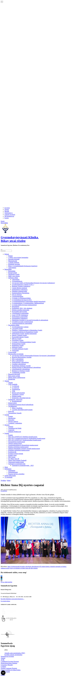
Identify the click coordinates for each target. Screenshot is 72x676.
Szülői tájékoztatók (10, 475)
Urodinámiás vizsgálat (18, 372)
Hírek (6, 467)
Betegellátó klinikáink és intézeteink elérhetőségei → (12, 598)
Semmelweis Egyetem (7, 656)
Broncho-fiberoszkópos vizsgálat (21, 357)
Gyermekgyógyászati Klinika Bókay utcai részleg (20, 239)
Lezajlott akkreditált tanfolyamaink (22, 409)
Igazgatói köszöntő (13, 259)
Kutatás (6, 433)
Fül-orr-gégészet (17, 294)
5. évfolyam (15, 386)
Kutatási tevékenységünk (15, 453)
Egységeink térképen (5, 601)
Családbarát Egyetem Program (10, 661)
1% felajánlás (8, 477)
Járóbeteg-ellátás (13, 278)
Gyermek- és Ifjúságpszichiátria (21, 298)
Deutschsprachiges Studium (9, 663)
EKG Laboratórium (18, 360)
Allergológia (15, 279)
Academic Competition (15, 423)
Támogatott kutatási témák (16, 462)
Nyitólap (3, 480)
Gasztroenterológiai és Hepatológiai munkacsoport (23, 445)
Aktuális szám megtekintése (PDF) (14, 653)
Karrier (6, 218)
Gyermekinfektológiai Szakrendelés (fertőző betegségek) (28, 301)
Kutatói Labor (12, 455)
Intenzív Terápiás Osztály (19, 335)
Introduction (11, 418)
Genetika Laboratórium (19, 364)
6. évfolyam (15, 387)
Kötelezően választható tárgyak (21, 398)
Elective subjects (13, 421)
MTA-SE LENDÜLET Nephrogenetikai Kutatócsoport (24, 440)
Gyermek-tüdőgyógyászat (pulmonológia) (24, 305)
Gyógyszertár (12, 352)
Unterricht (11, 430)
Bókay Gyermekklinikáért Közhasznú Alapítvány (23, 266)
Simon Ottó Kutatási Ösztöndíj (17, 460)
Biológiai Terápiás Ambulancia (21, 286)
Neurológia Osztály (18, 340)
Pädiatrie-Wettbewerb (14, 431)
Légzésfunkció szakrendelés (20, 313)
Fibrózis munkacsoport (15, 443)
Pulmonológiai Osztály (19, 344)
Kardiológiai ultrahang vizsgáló (21, 366)
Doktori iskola (12, 403)
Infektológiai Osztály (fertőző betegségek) (24, 333)
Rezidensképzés (16, 401)
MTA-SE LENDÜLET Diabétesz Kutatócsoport (22, 437)
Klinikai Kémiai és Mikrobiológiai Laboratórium (26, 367)
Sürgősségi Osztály (14, 274)
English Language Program (9, 668)
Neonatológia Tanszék (14, 413)
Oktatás (6, 381)
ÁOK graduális (12, 384)
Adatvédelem (12, 267)
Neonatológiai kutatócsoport (16, 442)
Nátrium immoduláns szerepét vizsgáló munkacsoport (24, 448)
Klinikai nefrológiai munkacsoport (18, 447)
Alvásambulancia (17, 281)
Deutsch (6, 425)
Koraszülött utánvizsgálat (19, 311)
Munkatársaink (12, 261)
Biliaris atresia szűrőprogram (16, 377)
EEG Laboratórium (17, 359)
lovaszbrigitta (4, 490)
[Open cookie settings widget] (3, 673)
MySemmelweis (9, 216)
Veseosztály (15, 350)
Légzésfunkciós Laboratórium (21, 369)
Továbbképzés (12, 406)
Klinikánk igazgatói (14, 264)
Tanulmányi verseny (18, 394)
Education (11, 420)
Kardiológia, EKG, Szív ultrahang (22, 308)
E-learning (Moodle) (7, 665)
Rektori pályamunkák (18, 393)
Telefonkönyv (8, 213)
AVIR (2, 660)
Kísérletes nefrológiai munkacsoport (19, 450)
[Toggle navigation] (1, 249)
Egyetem (7, 208)
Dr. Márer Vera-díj (13, 458)
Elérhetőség (7, 469)
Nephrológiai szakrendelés (20, 316)
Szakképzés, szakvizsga (15, 399)
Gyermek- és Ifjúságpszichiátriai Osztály (24, 342)
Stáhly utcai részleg (14, 276)
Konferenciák (12, 452)
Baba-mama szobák (14, 376)
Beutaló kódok (12, 273)
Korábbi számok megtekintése (13, 655)
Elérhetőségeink (13, 472)
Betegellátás (8, 269)
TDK (13, 391)
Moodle (6, 211)
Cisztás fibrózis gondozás (19, 288)
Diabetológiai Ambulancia (19, 289)
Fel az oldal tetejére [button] (6, 582)
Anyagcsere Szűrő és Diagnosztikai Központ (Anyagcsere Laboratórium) (33, 355)
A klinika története (13, 262)
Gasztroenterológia (17, 296)
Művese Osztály (17, 338)
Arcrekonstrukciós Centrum (20, 327)
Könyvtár (11, 411)
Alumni (3, 658)
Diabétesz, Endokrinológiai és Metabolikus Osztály (27, 330)
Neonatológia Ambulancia (19, 318)
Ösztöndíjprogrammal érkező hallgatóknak (20, 404)
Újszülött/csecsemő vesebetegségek (22, 322)
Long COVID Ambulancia (20, 315)
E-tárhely (3, 666)
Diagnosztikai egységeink (15, 354)
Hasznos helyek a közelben (16, 474)
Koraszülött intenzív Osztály (20, 337)
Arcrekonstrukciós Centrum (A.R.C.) (23, 284)
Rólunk (6, 254)
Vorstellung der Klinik (14, 428)
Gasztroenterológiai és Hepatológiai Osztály (25, 332)
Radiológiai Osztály (18, 345)
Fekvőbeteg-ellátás (13, 325)
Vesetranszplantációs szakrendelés (22, 323)
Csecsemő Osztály (17, 328)
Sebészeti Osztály (17, 347)
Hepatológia (15, 306)
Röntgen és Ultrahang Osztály (21, 371)
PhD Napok (11, 457)
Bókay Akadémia (17, 408)
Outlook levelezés (9, 214)
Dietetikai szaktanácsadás (19, 291)
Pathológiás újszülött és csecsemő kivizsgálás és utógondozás (30, 320)
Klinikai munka (16, 396)
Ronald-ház (11, 379)
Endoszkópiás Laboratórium (20, 362)
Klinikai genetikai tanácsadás (20, 310)
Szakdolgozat (16, 389)
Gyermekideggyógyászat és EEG (22, 300)
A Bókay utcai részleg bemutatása (18, 257)
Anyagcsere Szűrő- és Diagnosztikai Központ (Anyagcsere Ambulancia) (33, 283)
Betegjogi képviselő (14, 374)
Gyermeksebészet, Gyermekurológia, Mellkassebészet (28, 303)
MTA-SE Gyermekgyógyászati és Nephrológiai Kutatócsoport (26, 438)
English (6, 415)
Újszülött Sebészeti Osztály (20, 349)
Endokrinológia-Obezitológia (20, 293)
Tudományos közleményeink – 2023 (23, 465)
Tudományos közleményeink (16, 464)
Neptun (6, 209)
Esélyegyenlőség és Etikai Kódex (11, 670)
